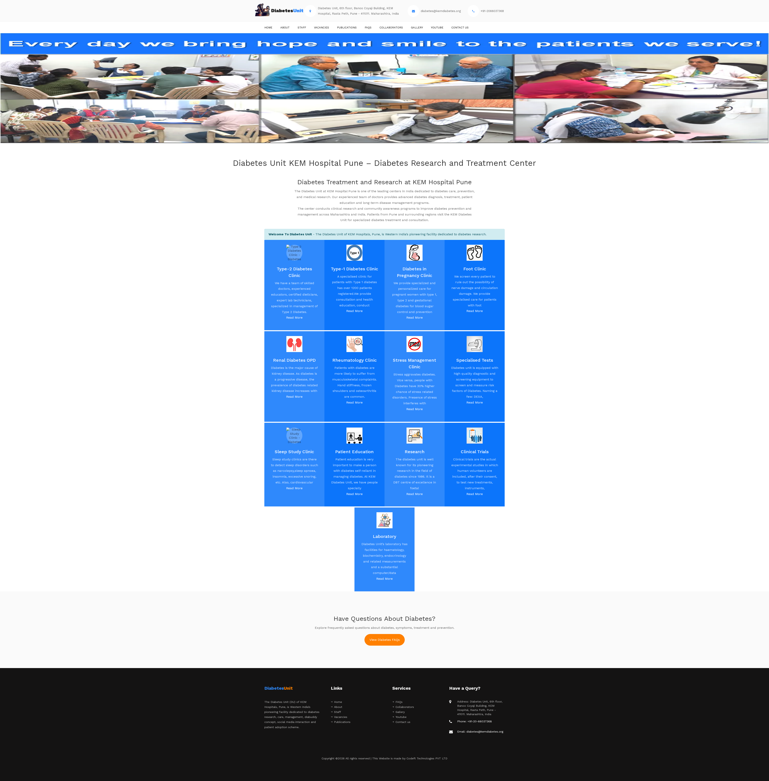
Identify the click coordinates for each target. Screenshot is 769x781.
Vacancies (321, 27)
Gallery (417, 27)
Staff (337, 712)
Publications (347, 27)
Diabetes (287, 10)
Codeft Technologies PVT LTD (427, 758)
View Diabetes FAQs (384, 640)
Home (268, 27)
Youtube (437, 27)
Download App (384, 93)
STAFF (302, 27)
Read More (294, 317)
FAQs (368, 27)
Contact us (460, 27)
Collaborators (391, 27)
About (285, 27)
